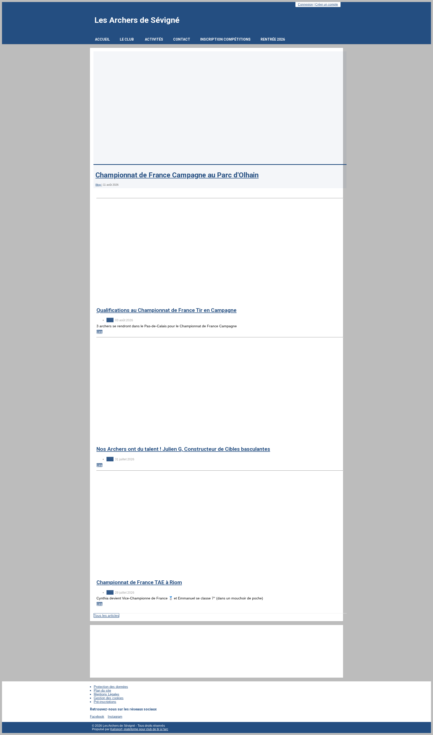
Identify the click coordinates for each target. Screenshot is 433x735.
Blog (98, 184)
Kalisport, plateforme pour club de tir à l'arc (139, 729)
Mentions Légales (106, 694)
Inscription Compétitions (225, 39)
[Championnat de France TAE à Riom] (184, 573)
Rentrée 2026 (273, 39)
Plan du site (102, 690)
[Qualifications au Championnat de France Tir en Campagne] (184, 300)
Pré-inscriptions (105, 702)
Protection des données (111, 687)
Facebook (97, 716)
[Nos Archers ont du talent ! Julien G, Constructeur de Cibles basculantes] (184, 440)
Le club (127, 39)
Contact (181, 39)
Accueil (102, 39)
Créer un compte (326, 4)
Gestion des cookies (109, 698)
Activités (154, 39)
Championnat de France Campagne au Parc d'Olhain (177, 175)
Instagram (115, 716)
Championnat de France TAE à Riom (139, 582)
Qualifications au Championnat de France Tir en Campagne (166, 310)
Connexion (305, 4)
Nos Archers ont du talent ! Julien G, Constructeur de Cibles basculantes (183, 449)
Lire (99, 332)
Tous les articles (106, 615)
